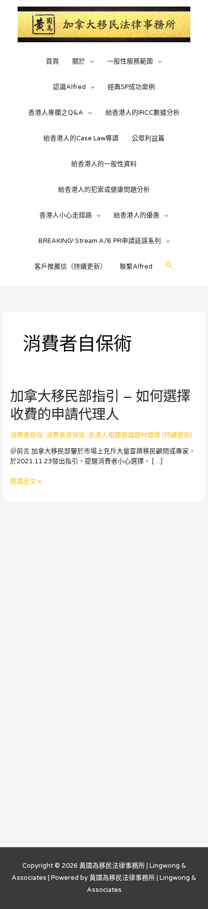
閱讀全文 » (25, 481)
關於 (78, 61)
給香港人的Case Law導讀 (81, 138)
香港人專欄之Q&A (55, 113)
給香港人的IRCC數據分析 (143, 113)
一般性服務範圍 (130, 61)
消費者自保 (26, 435)
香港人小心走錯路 (65, 215)
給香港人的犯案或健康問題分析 (104, 190)
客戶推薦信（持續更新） (70, 267)
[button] (169, 265)
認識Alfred (69, 87)
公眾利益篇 (148, 138)
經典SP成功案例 (131, 87)
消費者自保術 (65, 435)
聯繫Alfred (136, 267)
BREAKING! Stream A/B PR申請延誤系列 (99, 241)
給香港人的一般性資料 (104, 164)
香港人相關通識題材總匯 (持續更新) (140, 435)
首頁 (52, 61)
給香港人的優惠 (137, 215)
